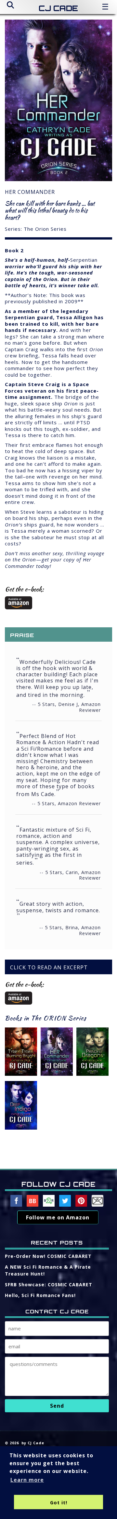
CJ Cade (58, 8)
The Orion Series (45, 229)
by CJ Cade (32, 1442)
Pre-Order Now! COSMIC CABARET (48, 1256)
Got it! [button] (58, 1502)
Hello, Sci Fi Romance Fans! (40, 1295)
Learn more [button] (27, 1479)
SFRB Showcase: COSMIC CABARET (48, 1284)
